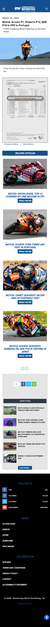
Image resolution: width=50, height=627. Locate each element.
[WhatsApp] (34, 384)
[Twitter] (28, 384)
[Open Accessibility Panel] (46, 617)
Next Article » (29, 144)
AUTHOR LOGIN (25, 604)
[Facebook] (23, 384)
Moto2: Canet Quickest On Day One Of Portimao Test (25, 296)
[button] (3, 9)
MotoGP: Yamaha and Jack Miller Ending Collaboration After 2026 (31, 434)
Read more (25, 200)
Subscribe (44, 507)
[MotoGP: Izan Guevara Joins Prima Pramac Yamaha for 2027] (9, 422)
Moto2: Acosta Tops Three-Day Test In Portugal (25, 246)
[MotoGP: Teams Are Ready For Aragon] (9, 446)
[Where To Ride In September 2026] (9, 458)
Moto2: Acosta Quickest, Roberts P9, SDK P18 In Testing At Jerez (25, 349)
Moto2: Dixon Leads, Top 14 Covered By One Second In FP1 (25, 195)
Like (46, 490)
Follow (45, 495)
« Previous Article (10, 144)
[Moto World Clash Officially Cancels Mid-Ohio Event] (9, 410)
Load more (24, 468)
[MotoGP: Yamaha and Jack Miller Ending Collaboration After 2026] (9, 434)
